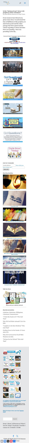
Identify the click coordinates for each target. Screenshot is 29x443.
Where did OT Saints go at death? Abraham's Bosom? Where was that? (14, 254)
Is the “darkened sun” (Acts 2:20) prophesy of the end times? (13, 11)
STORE (19, 427)
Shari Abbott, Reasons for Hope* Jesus (14, 14)
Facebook (15, 425)
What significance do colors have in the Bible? (15, 221)
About (9, 423)
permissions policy (9, 405)
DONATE (12, 427)
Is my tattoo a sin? (14, 206)
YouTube (22, 425)
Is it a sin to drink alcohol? (14, 189)
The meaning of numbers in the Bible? (14, 238)
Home (4, 423)
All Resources (16, 423)
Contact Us (6, 427)
